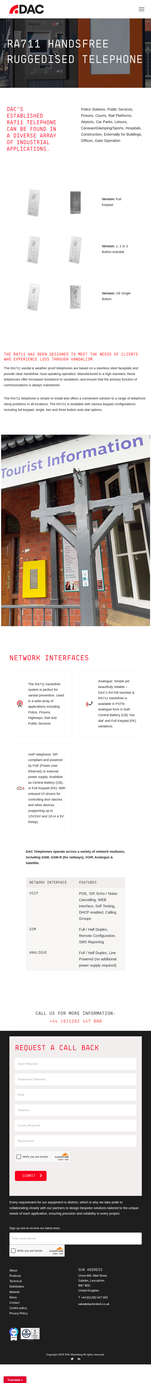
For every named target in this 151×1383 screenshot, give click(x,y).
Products (15, 1275)
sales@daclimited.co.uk (93, 1304)
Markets (14, 1292)
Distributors (16, 1286)
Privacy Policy (18, 1313)
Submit (29, 1176)
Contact (14, 1302)
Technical (15, 1281)
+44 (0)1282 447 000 (75, 1021)
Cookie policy (18, 1308)
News (13, 1297)
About (13, 1270)
